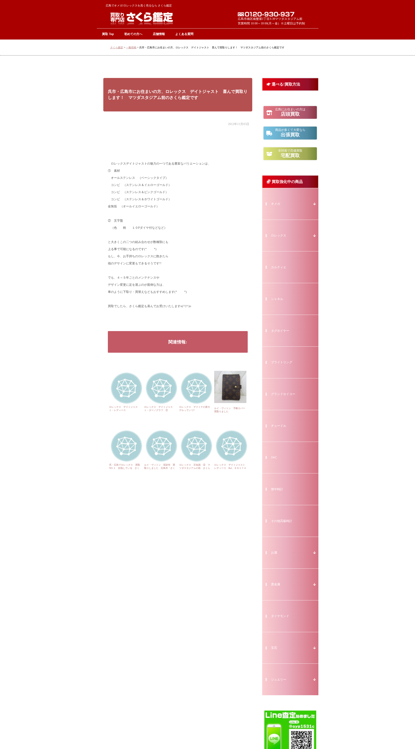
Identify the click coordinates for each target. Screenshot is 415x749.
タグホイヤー (280, 330)
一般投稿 (131, 47)
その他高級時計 (281, 521)
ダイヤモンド (280, 616)
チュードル (278, 425)
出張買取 (290, 132)
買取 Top (108, 34)
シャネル (277, 299)
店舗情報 (159, 34)
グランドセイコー (283, 394)
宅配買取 (290, 153)
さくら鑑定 (116, 47)
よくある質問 (184, 34)
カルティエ (278, 267)
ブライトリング (281, 362)
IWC (274, 457)
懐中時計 (277, 489)
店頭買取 (290, 112)
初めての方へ (133, 34)
